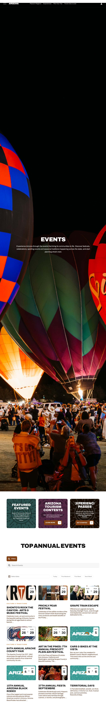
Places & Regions (35, 3)
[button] (35, 3)
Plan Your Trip (57, 3)
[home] (14, 4)
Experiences (47, 3)
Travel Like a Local (70, 3)
